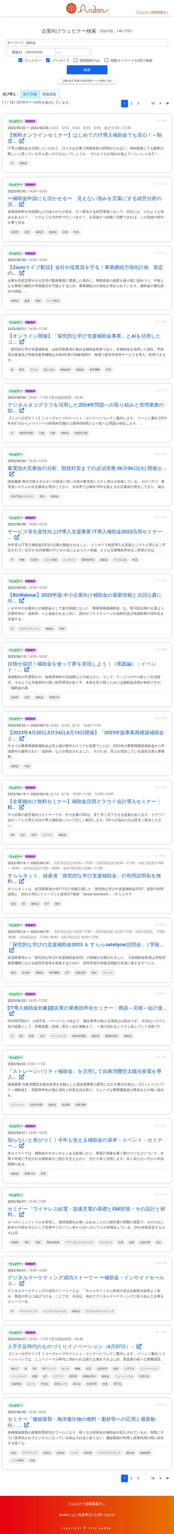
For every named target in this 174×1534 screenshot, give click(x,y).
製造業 (73, 1376)
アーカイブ (60, 61)
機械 (77, 1368)
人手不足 (129, 1368)
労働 (41, 433)
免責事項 (85, 1515)
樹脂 (34, 1376)
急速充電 (145, 1242)
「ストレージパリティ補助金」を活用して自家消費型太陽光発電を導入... (84, 1074)
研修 (22, 559)
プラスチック (29, 1452)
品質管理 (102, 1368)
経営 (27, 232)
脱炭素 (66, 1104)
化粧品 (47, 1452)
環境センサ (60, 1383)
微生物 (130, 1452)
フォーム (108, 972)
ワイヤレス (105, 1242)
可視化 (44, 1383)
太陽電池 (16, 1383)
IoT (45, 1376)
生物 (32, 1460)
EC (23, 903)
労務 (52, 433)
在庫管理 (92, 1383)
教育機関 (95, 369)
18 (152, 103)
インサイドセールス (54, 1311)
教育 (21, 369)
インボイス (69, 559)
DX (12, 834)
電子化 (117, 1383)
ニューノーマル (124, 1376)
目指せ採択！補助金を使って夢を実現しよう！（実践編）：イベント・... (82, 667)
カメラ (31, 1383)
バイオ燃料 (17, 1460)
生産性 (34, 559)
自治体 (26, 972)
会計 (22, 834)
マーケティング (28, 1311)
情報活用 (81, 972)
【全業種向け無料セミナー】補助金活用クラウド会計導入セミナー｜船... (84, 804)
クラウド (47, 834)
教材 (57, 903)
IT (12, 163)
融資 (27, 300)
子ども (34, 369)
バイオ (74, 1452)
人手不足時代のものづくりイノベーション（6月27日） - (71, 1346)
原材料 (15, 232)
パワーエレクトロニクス (79, 1242)
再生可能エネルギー (22, 496)
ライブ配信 (53, 300)
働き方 (15, 1368)
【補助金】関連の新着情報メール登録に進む (87, 80)
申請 (76, 232)
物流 (115, 1368)
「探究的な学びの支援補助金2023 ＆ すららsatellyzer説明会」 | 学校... (85, 944)
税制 (38, 300)
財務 (65, 232)
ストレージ (17, 1104)
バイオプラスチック (109, 1452)
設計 (158, 1242)
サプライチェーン (30, 628)
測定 (38, 1242)
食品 (13, 1452)
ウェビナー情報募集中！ (152, 12)
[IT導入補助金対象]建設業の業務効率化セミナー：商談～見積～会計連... (87, 1008)
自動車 (15, 1242)
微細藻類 (145, 1452)
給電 (131, 1242)
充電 (120, 1242)
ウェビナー (33, 61)
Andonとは (67, 1515)
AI (12, 369)
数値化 (53, 232)
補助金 (23, 163)
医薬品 (61, 1452)
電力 (42, 496)
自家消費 (81, 1104)
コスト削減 (50, 559)
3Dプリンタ (49, 1368)
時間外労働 (81, 433)
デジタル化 (120, 559)
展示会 (77, 1383)
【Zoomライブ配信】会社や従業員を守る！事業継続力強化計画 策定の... (85, 270)
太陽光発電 (36, 1104)
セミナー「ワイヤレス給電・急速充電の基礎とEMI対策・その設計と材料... (86, 1212)
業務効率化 (87, 559)
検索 (87, 70)
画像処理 (65, 369)
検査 (105, 1383)
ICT (47, 903)
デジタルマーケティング (100, 1311)
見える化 (49, 369)
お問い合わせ (104, 1515)
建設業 (95, 1036)
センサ (65, 1368)
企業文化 (144, 1376)
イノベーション (149, 1368)
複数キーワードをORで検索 (131, 61)
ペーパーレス (58, 1036)
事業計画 (54, 697)
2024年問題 (26, 433)
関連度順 (49, 94)
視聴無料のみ (90, 61)
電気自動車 (53, 1242)
